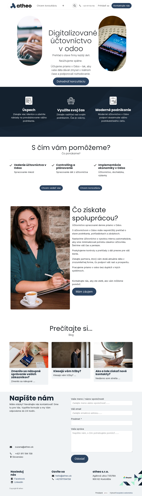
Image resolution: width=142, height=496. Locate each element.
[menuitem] (46, 5)
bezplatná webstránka (124, 493)
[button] (74, 5)
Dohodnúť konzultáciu (71, 81)
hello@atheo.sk (63, 475)
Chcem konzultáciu (90, 188)
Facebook (19, 478)
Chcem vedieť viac (51, 188)
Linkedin (18, 482)
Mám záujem (84, 291)
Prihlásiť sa (103, 5)
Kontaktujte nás (121, 5)
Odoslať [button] (80, 458)
